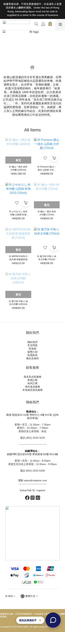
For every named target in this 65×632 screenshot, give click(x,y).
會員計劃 (32, 380)
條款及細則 (32, 358)
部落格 (32, 348)
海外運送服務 (32, 386)
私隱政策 (32, 355)
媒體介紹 (32, 351)
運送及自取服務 (32, 376)
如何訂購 (32, 383)
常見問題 (32, 345)
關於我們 (32, 342)
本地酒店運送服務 (32, 389)
